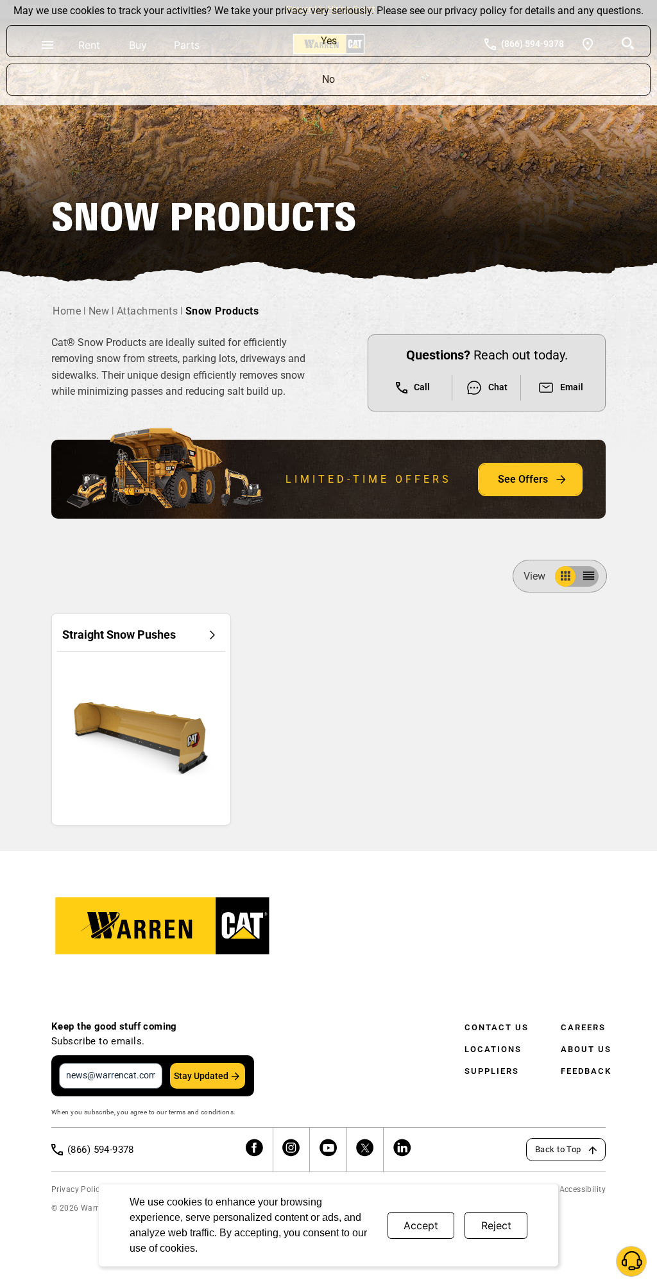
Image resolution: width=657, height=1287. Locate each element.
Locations (493, 1049)
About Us (586, 1049)
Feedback (586, 1071)
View (534, 576)
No (328, 79)
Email (571, 387)
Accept (421, 1225)
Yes (329, 41)
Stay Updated (201, 1076)
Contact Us (497, 1027)
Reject (496, 1225)
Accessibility (582, 1189)
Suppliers (492, 1071)
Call (422, 387)
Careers (583, 1027)
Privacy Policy (77, 1189)
